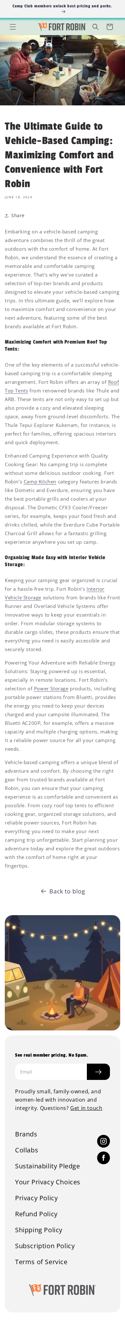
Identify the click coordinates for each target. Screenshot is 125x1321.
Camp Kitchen (40, 481)
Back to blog (67, 891)
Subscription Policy (45, 1246)
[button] (13, 27)
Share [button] (18, 215)
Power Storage (51, 688)
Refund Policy (36, 1214)
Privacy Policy (36, 1198)
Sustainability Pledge (47, 1166)
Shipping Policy (39, 1230)
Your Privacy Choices (47, 1182)
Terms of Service (41, 1262)
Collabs (26, 1150)
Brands (26, 1134)
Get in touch (86, 1108)
